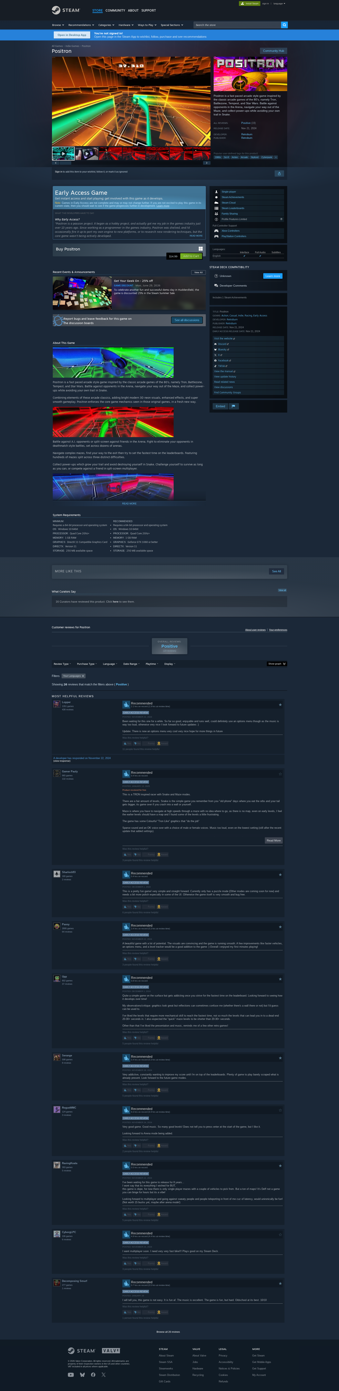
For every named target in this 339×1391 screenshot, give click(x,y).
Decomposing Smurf (74, 1281)
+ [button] (275, 157)
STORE (97, 10)
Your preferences (278, 629)
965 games (67, 775)
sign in (265, 3)
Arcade (244, 157)
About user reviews (255, 629)
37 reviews (67, 984)
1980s (218, 157)
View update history (225, 376)
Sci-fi (226, 157)
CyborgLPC (69, 1232)
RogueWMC (69, 1107)
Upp (64, 976)
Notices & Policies (229, 1368)
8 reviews (66, 1063)
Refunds (223, 1381)
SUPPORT (148, 10)
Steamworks (166, 1368)
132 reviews (68, 779)
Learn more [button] (273, 276)
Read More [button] (274, 840)
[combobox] (237, 25)
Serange (67, 1055)
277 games (67, 1285)
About (133, 10)
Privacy (223, 1355)
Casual (233, 315)
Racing (248, 315)
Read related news (224, 381)
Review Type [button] (61, 663)
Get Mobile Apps (261, 1362)
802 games (67, 980)
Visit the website (223, 338)
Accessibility (226, 1362)
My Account (259, 1375)
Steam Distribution (169, 1375)
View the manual (224, 371)
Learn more (163, 205)
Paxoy (65, 924)
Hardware (197, 1368)
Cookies (223, 1375)
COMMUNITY (115, 10)
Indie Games (72, 46)
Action (235, 157)
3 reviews (66, 1115)
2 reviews (66, 879)
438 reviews (68, 709)
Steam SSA (165, 1362)
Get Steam (258, 1355)
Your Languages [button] (72, 676)
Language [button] (109, 663)
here (115, 601)
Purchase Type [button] (85, 663)
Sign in (58, 171)
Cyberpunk (267, 157)
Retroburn (246, 134)
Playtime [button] (151, 663)
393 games (67, 1167)
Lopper (66, 702)
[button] (58, 24)
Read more (196, 236)
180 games (67, 876)
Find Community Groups (227, 392)
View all (282, 590)
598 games (67, 1059)
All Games (57, 46)
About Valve (199, 1355)
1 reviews (66, 1288)
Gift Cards (164, 1381)
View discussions (223, 387)
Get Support (259, 1368)
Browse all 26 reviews (168, 1332)
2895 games (68, 928)
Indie (240, 315)
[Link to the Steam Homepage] (66, 13)
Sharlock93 (69, 872)
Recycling (198, 1375)
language (278, 3)
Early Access (260, 315)
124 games (67, 1112)
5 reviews (66, 1170)
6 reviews (66, 1239)
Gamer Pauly (70, 771)
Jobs (195, 1362)
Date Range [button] (130, 663)
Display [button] (168, 663)
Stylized (254, 157)
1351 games (68, 706)
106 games (67, 1236)
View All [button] (198, 272)
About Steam (166, 1355)
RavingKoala (69, 1163)
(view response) (61, 761)
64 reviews (67, 932)
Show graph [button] (274, 663)
